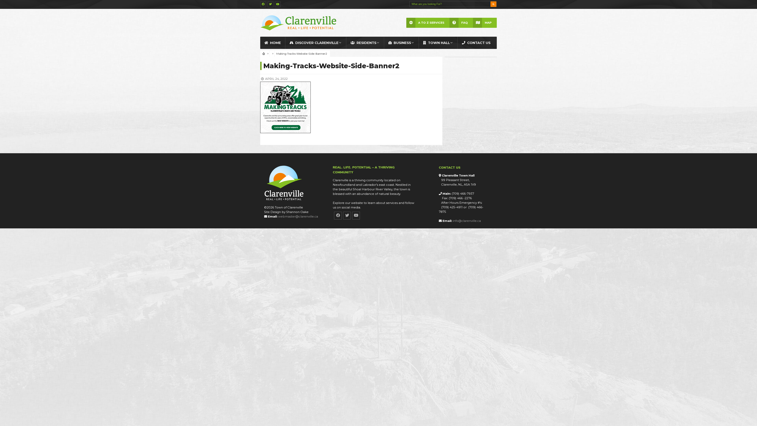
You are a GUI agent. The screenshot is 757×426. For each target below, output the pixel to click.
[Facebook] (263, 4)
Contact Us (478, 43)
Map (488, 22)
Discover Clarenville (316, 43)
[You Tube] (278, 4)
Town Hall (438, 43)
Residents (366, 43)
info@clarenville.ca (467, 221)
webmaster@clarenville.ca (298, 216)
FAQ (464, 22)
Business (402, 43)
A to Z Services (431, 22)
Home (275, 43)
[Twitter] (270, 4)
